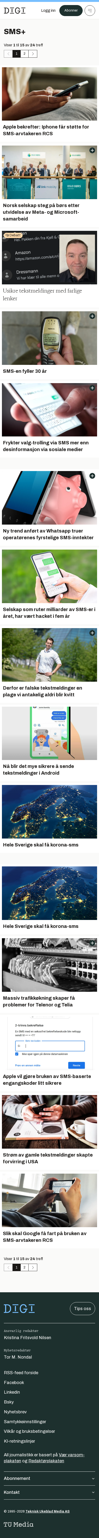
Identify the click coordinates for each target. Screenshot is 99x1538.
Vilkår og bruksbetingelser (29, 1431)
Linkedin (12, 1392)
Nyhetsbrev (15, 1411)
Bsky (9, 1402)
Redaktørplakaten (46, 1460)
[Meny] (90, 10)
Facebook (14, 1382)
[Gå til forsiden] (14, 10)
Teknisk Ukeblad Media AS (47, 1511)
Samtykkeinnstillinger (25, 1421)
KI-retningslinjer (19, 1441)
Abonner (71, 10)
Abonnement (17, 1478)
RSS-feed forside (21, 1372)
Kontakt (12, 1492)
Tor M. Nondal (18, 1357)
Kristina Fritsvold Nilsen (27, 1337)
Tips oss (82, 1308)
